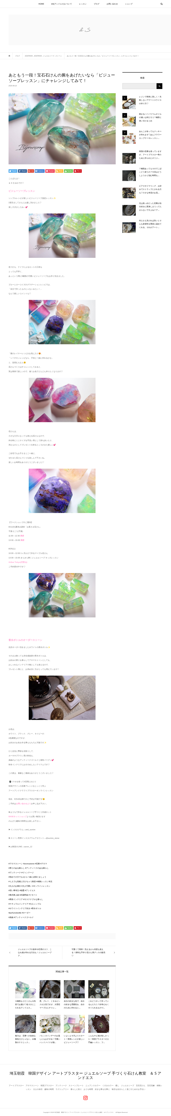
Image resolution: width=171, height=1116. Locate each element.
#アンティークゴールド (24, 917)
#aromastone (28, 864)
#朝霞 (22, 890)
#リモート (33, 895)
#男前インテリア (16, 899)
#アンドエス (30, 890)
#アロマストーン (16, 864)
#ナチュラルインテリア (18, 904)
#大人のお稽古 (15, 886)
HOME (41, 4)
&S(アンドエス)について (61, 4)
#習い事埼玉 (14, 890)
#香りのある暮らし (17, 868)
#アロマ (43, 864)
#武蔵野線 (24, 895)
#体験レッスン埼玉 (44, 881)
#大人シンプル (35, 904)
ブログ (96, 4)
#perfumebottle (15, 913)
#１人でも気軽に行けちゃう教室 (22, 881)
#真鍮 (11, 917)
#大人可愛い (26, 886)
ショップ (129, 4)
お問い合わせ (112, 4)
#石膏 (37, 864)
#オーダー (26, 913)
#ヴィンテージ (27, 872)
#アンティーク (15, 872)
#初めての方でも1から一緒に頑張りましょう (27, 877)
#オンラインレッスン (41, 886)
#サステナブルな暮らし (33, 899)
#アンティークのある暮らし (37, 868)
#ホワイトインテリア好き (19, 908)
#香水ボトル (36, 908)
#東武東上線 (14, 895)
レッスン (83, 4)
